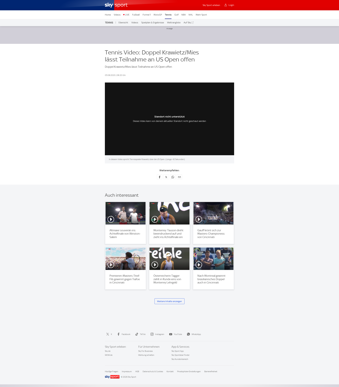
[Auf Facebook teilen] (159, 177)
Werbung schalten (146, 355)
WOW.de (108, 355)
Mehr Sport (201, 14)
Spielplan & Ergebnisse (152, 22)
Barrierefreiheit (210, 371)
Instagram (159, 334)
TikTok (143, 334)
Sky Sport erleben (211, 5)
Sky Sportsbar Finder (180, 355)
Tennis (168, 14)
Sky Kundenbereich (179, 359)
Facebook (126, 334)
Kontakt (170, 371)
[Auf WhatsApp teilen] (172, 177)
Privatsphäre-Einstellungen (189, 371)
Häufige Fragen (111, 371)
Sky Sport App (177, 351)
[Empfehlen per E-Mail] (179, 177)
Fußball (136, 14)
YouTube (178, 334)
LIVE (127, 14)
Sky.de (107, 351)
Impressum (127, 371)
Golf (176, 14)
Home (108, 14)
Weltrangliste (173, 22)
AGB (137, 371)
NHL (191, 14)
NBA (183, 14)
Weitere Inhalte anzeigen (169, 301)
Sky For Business (145, 351)
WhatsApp (196, 334)
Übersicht (123, 22)
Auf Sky (187, 22)
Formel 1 (147, 14)
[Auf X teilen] (166, 177)
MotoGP (158, 14)
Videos (117, 14)
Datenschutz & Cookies (153, 371)
